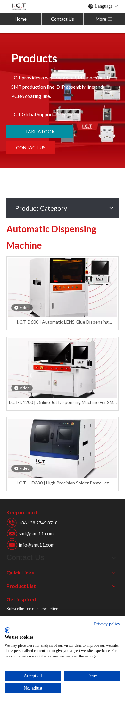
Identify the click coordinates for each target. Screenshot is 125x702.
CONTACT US (31, 147)
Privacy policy (107, 624)
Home (21, 18)
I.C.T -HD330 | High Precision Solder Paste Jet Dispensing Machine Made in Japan (62, 483)
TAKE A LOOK (40, 131)
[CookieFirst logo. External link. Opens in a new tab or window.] (7, 630)
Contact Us (62, 18)
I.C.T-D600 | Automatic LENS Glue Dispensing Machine (63, 322)
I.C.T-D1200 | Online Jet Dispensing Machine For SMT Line (63, 403)
